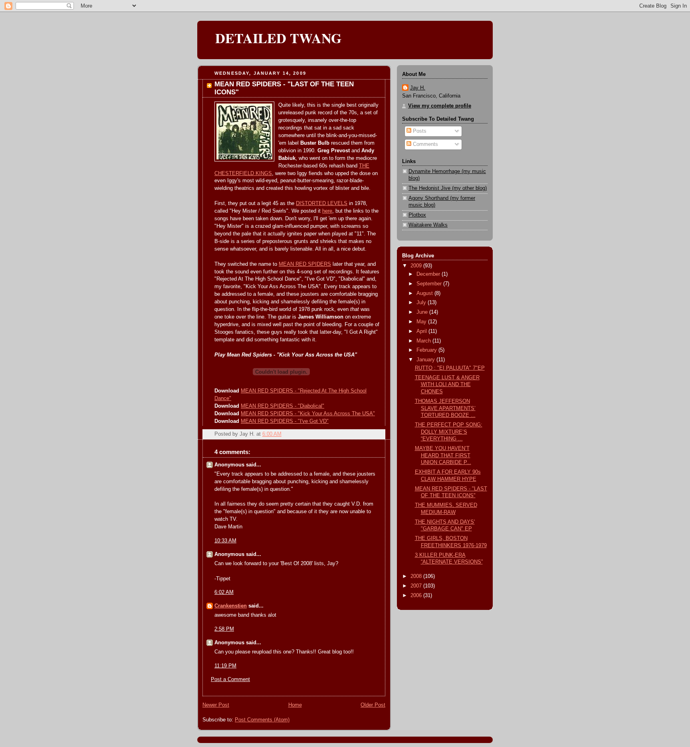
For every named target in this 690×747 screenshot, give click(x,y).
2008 (416, 576)
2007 (416, 586)
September (429, 284)
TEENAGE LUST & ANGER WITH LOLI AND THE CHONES (447, 384)
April (422, 331)
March (424, 341)
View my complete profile (439, 106)
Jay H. (417, 88)
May (422, 322)
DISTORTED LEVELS (321, 203)
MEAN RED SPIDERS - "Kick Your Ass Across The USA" (308, 413)
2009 (416, 266)
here (327, 211)
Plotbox (417, 215)
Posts (418, 131)
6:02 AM (224, 592)
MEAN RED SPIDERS (305, 264)
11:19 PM (225, 666)
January (426, 360)
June (422, 312)
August (425, 293)
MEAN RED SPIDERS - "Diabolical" (282, 406)
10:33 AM (225, 541)
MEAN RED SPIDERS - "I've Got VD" (285, 421)
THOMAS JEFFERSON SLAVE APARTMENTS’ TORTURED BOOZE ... (445, 408)
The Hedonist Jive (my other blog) (447, 188)
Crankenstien (230, 606)
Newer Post (215, 705)
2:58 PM (224, 629)
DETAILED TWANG (278, 38)
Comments (424, 144)
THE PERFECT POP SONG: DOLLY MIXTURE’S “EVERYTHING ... (448, 432)
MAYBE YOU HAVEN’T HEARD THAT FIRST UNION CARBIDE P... (443, 455)
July (422, 302)
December (429, 274)
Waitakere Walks (428, 225)
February (427, 350)
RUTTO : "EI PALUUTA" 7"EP (450, 368)
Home (295, 705)
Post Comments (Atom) (262, 720)
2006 (416, 595)
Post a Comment (230, 679)
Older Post (373, 705)
